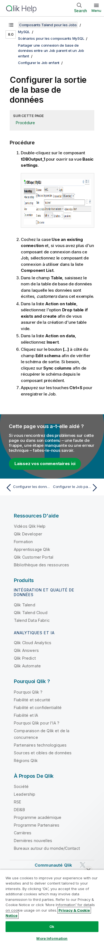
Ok (51, 926)
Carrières (22, 832)
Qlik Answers (26, 650)
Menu (96, 10)
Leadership (24, 794)
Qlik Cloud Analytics (32, 642)
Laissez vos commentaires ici (44, 463)
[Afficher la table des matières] (11, 25)
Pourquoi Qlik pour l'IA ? (36, 723)
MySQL (24, 32)
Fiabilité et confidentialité (38, 707)
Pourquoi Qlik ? (28, 692)
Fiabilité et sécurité (32, 699)
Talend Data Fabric (32, 620)
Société (21, 786)
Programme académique (37, 817)
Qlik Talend (24, 604)
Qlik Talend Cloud (30, 612)
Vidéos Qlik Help (30, 526)
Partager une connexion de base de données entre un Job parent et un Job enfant (51, 50)
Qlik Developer (28, 534)
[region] (52, 907)
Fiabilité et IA (26, 715)
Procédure (25, 122)
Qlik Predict (25, 658)
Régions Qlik (26, 760)
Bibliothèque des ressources (41, 564)
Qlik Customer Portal (33, 557)
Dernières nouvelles (33, 840)
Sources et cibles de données (43, 752)
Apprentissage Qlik (32, 549)
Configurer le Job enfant (38, 62)
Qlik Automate (27, 665)
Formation (23, 541)
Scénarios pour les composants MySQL (51, 38)
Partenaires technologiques (40, 745)
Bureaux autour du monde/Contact (47, 848)
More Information (51, 938)
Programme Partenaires (36, 825)
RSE (17, 802)
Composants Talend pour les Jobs (48, 25)
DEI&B (19, 809)
